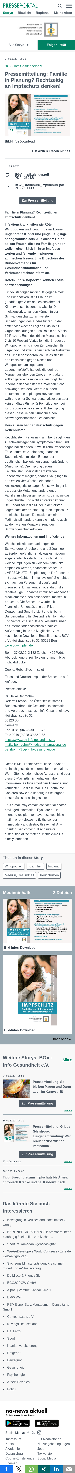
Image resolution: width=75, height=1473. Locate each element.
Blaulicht (24, 13)
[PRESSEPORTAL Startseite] (20, 5)
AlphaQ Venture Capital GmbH (29, 1290)
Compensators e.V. (20, 1316)
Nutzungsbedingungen (53, 1444)
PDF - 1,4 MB (39, 186)
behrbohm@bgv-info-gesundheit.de (30, 749)
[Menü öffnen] (69, 5)
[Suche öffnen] (60, 5)
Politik (11, 1389)
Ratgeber (13, 1353)
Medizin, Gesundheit (19, 875)
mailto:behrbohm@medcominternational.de (35, 744)
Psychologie (16, 1374)
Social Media (46, 1458)
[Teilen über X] (19, 1469)
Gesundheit (15, 1367)
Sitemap (11, 1463)
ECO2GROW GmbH (21, 1283)
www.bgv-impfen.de (19, 645)
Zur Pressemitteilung (37, 200)
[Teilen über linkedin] (56, 1469)
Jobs (40, 1448)
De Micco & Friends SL (23, 1275)
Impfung (54, 866)
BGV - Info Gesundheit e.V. (24, 66)
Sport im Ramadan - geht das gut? (31, 1244)
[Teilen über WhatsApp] (31, 1469)
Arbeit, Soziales (18, 1382)
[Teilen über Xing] (44, 1469)
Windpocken (14, 866)
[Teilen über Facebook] (6, 1469)
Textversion (45, 1453)
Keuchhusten (49, 875)
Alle (66, 1060)
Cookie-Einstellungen (20, 1458)
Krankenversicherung (22, 1345)
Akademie (12, 1448)
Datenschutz (14, 1453)
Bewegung (15, 1360)
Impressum (13, 1439)
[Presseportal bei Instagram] (38, 1432)
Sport (11, 1338)
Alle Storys (17, 45)
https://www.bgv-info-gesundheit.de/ (30, 739)
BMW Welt (14, 1297)
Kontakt (10, 1444)
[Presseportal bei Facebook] (27, 1432)
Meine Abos (63, 13)
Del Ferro (14, 1331)
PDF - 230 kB (32, 176)
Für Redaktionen (49, 1439)
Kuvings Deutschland (22, 1324)
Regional (42, 13)
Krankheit (35, 866)
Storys (8, 13)
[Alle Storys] (37, 36)
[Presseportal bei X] (32, 1432)
